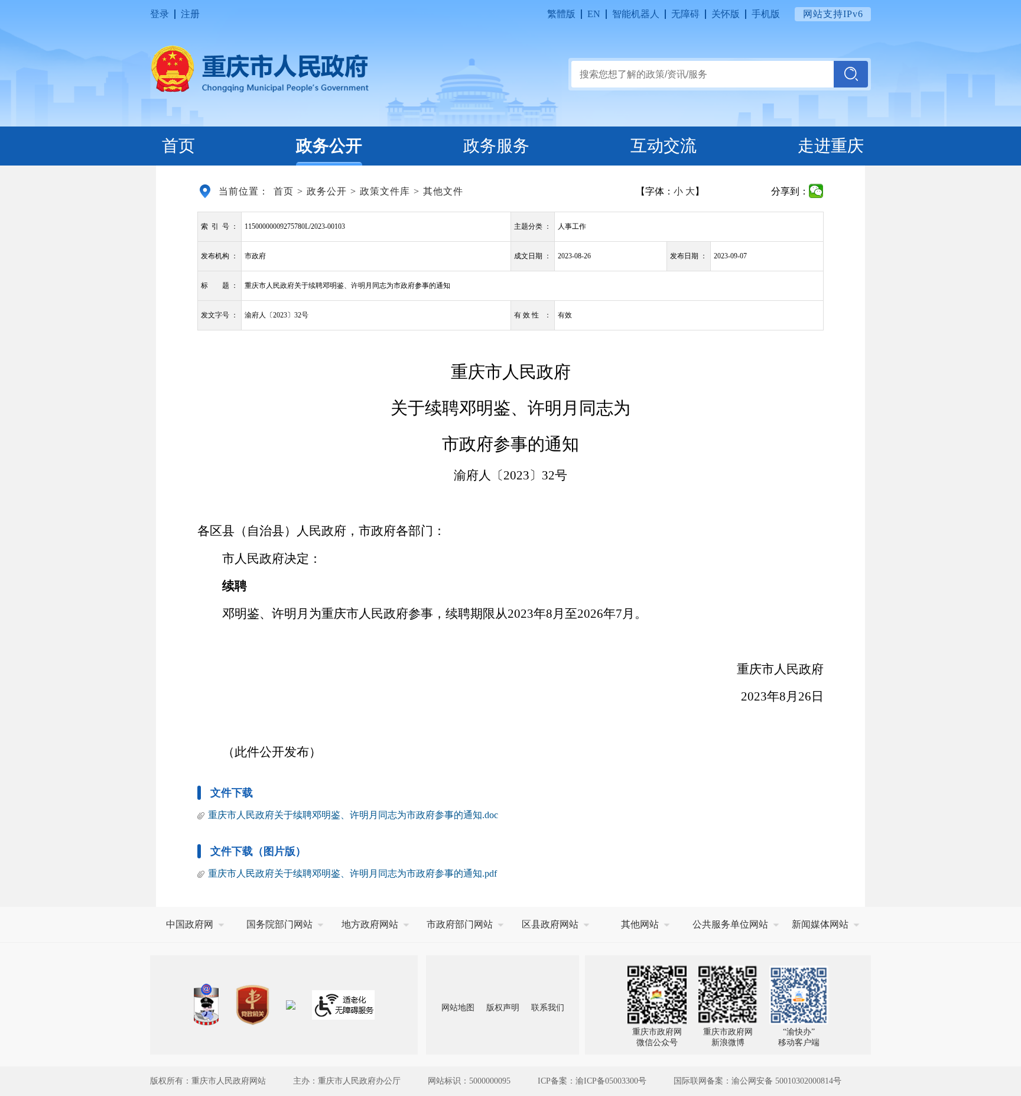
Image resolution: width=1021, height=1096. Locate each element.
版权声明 (502, 1007)
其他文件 (443, 191)
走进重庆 (831, 146)
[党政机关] (252, 1005)
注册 (190, 14)
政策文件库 (385, 191)
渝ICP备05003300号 (610, 1080)
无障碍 (685, 14)
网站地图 (457, 1007)
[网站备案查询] (206, 1005)
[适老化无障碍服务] (343, 1005)
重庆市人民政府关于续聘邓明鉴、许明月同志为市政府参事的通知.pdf (352, 873)
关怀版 (725, 14)
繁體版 (561, 14)
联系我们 (547, 1007)
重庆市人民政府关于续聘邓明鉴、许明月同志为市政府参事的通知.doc (353, 815)
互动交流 (663, 146)
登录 (159, 14)
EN (593, 14)
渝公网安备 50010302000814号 (786, 1080)
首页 (178, 146)
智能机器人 (635, 14)
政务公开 (329, 146)
